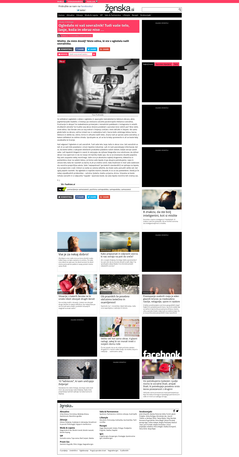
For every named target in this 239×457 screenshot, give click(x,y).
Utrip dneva (64, 414)
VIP (101, 15)
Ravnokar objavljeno (163, 64)
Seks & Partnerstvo (113, 15)
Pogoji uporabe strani (98, 450)
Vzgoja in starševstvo (83, 424)
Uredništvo (73, 450)
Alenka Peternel (155, 414)
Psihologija (69, 22)
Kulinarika (119, 420)
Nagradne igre (88, 444)
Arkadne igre (107, 438)
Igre (101, 433)
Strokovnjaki (145, 15)
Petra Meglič (158, 426)
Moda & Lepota (91, 15)
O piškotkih (124, 450)
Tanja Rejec (152, 429)
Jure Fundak (148, 424)
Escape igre (113, 436)
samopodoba (114, 189)
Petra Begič (159, 420)
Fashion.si (70, 184)
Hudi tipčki (133, 414)
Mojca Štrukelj (169, 420)
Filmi (75, 444)
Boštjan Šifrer (151, 418)
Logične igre (104, 436)
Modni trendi (77, 430)
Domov (61, 15)
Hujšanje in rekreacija (80, 422)
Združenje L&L (161, 416)
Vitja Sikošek (171, 418)
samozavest (126, 189)
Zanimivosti (64, 416)
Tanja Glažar (161, 418)
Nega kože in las (66, 430)
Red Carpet (84, 438)
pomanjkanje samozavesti (78, 189)
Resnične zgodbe (75, 416)
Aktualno (70, 15)
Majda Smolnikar (159, 424)
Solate (115, 428)
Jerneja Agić (143, 422)
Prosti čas (64, 441)
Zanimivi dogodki (66, 444)
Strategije (121, 436)
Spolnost (103, 414)
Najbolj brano (148, 64)
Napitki (114, 430)
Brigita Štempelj (165, 422)
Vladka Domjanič (169, 426)
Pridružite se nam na (76, 6)
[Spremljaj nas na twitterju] (177, 411)
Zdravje (79, 15)
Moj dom (103, 420)
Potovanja (111, 420)
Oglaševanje (83, 450)
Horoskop (73, 414)
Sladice (108, 430)
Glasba (91, 438)
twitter (82, 10)
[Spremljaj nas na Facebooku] (174, 411)
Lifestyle (126, 15)
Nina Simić (143, 429)
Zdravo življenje (65, 422)
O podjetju (64, 450)
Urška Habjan (153, 422)
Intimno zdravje (122, 414)
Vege (101, 428)
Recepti (135, 15)
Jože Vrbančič (144, 414)
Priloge (120, 428)
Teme (176, 64)
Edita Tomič (166, 414)
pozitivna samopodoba (99, 189)
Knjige (80, 444)
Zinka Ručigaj (150, 416)
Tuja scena (75, 438)
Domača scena (65, 438)
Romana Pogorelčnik (147, 420)
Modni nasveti (88, 430)
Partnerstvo (111, 414)
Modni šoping (65, 432)
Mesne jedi (108, 428)
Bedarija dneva (83, 414)
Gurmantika (127, 420)
